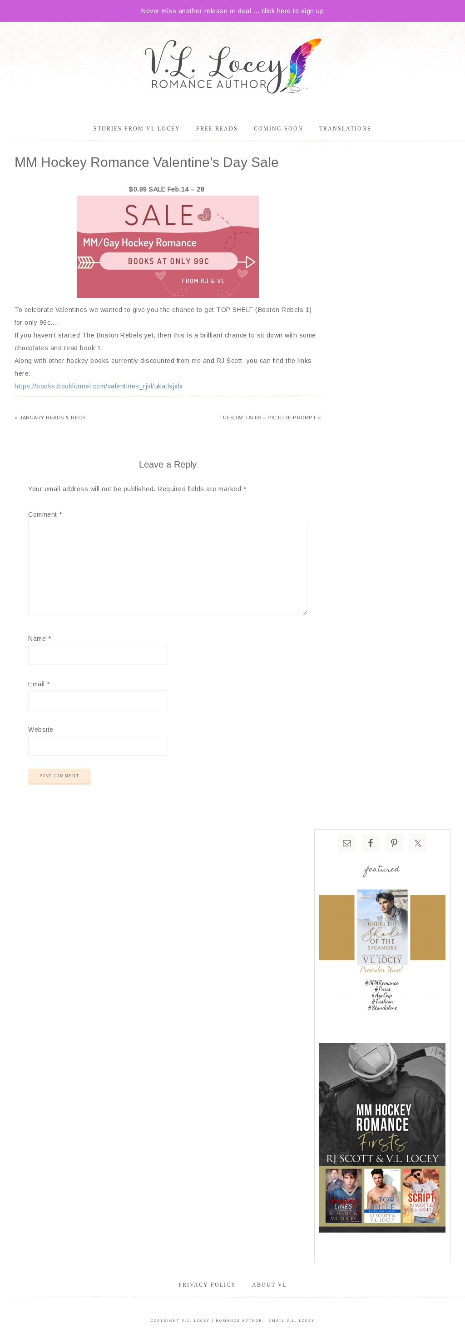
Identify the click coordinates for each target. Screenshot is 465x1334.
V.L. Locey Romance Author (232, 67)
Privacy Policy (207, 1285)
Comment (45, 514)
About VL (269, 1285)
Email (39, 684)
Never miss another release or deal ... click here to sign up (232, 11)
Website (41, 729)
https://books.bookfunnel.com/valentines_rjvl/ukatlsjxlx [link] (99, 386)
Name (39, 638)
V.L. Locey (196, 1320)
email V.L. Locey (291, 1320)
